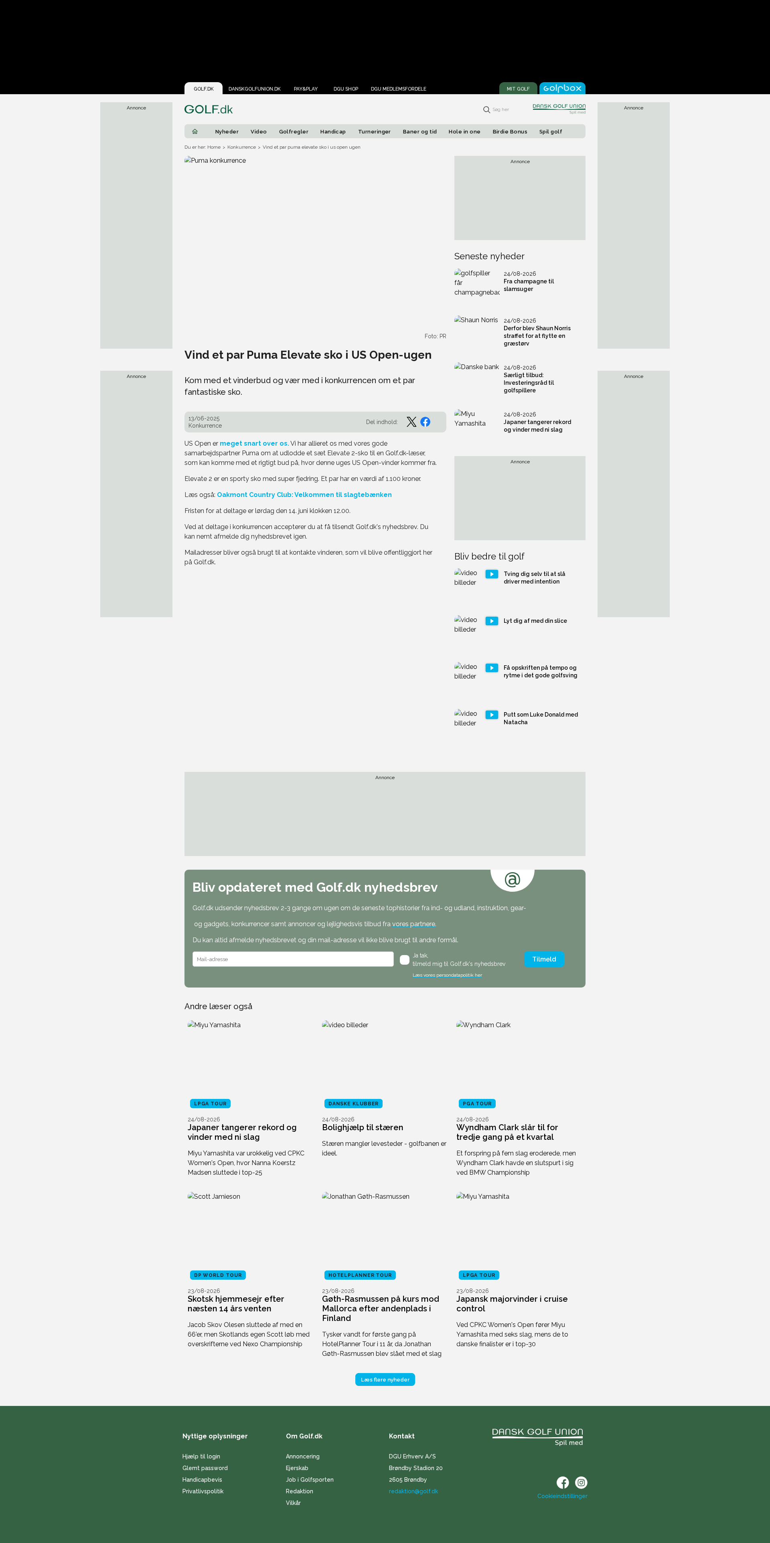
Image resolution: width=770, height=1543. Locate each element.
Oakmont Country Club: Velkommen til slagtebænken (304, 495)
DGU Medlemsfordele (398, 89)
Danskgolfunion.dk (255, 89)
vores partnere (413, 924)
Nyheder (227, 132)
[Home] (194, 131)
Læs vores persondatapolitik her (447, 975)
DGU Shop (346, 89)
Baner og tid (420, 132)
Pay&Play (306, 89)
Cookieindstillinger (562, 1496)
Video (259, 132)
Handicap (333, 132)
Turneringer (374, 132)
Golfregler (294, 132)
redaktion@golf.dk (413, 1491)
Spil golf (550, 132)
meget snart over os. (253, 443)
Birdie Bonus (510, 132)
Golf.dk (204, 89)
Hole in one (464, 132)
